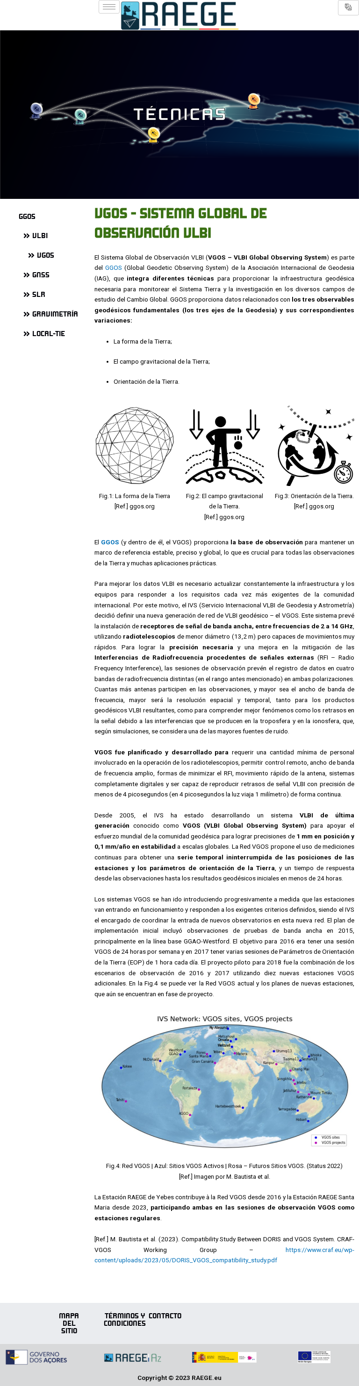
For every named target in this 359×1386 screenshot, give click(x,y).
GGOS (113, 267)
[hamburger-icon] (109, 7)
